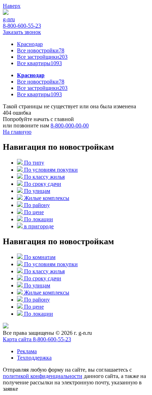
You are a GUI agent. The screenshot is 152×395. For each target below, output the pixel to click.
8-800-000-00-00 (70, 125)
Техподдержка (34, 358)
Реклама (27, 351)
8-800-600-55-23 (22, 26)
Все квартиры (39, 63)
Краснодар (30, 44)
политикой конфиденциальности (42, 376)
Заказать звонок (22, 32)
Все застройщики (42, 57)
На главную (17, 132)
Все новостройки (40, 50)
